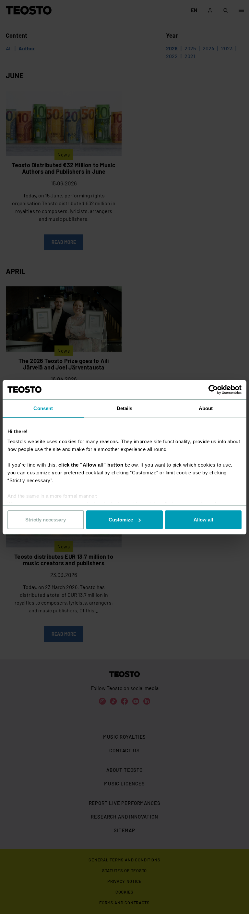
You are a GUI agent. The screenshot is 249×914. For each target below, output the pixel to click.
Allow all (203, 519)
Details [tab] (125, 408)
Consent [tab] (43, 408)
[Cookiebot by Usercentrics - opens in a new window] (213, 389)
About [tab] (206, 408)
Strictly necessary (45, 519)
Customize (121, 519)
